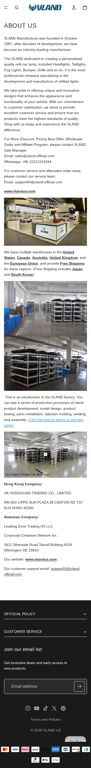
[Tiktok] (45, 708)
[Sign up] (79, 686)
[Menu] (6, 7)
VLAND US (52, 730)
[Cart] (84, 7)
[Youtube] (37, 708)
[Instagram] (28, 708)
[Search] (16, 7)
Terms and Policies (46, 719)
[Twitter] (54, 708)
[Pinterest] (63, 708)
